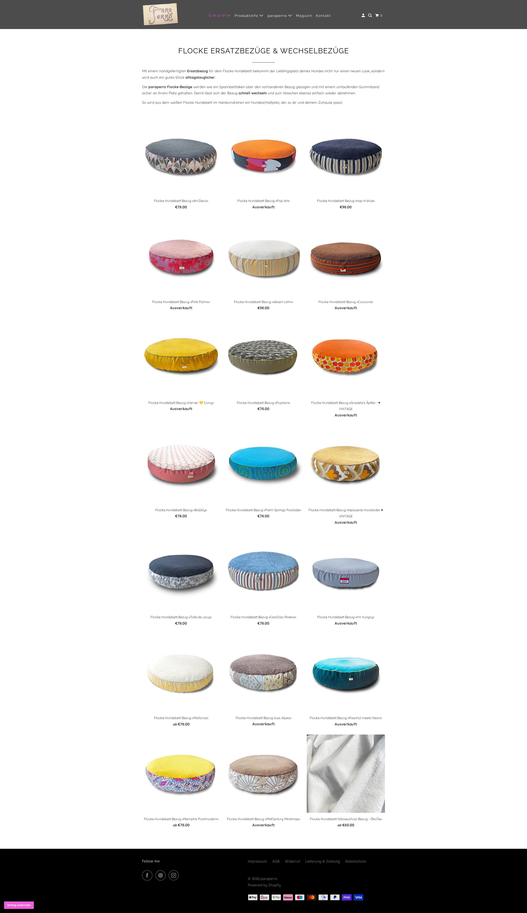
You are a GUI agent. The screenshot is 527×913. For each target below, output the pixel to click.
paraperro (278, 16)
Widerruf (292, 861)
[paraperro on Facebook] (148, 875)
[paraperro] (160, 14)
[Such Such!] (370, 16)
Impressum (257, 861)
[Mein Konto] (364, 16)
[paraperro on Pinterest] (161, 875)
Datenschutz (355, 861)
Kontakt (323, 16)
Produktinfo (247, 16)
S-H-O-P (218, 16)
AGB (276, 861)
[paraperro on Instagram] (175, 875)
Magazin (304, 16)
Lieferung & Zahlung (322, 861)
